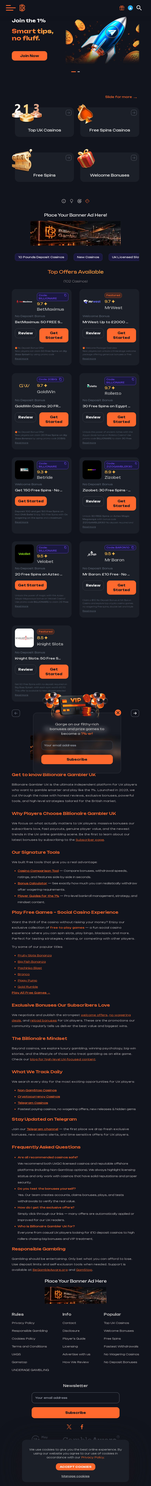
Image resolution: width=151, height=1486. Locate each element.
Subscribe (77, 759)
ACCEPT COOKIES (75, 1466)
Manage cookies (75, 1476)
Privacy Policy (92, 1457)
